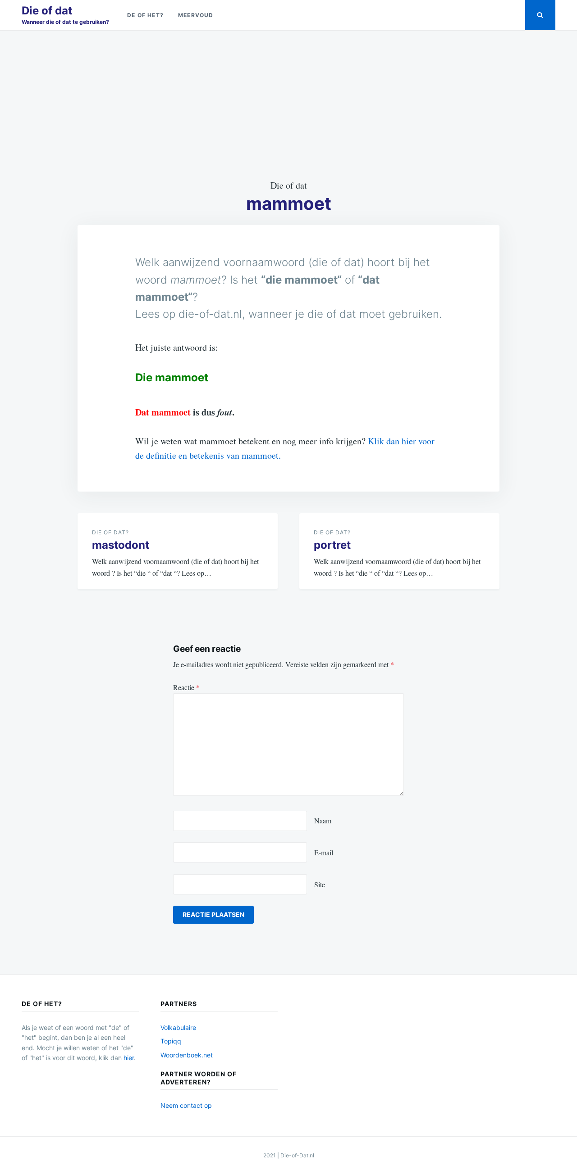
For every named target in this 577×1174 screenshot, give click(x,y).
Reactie (186, 687)
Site (319, 884)
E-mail (323, 852)
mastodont (120, 544)
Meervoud (196, 15)
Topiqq (170, 1041)
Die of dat (47, 10)
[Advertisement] (288, 104)
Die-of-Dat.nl (297, 1155)
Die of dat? (110, 532)
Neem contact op (186, 1105)
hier (129, 1057)
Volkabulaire (178, 1027)
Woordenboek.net (186, 1055)
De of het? (145, 15)
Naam (322, 820)
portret (332, 544)
